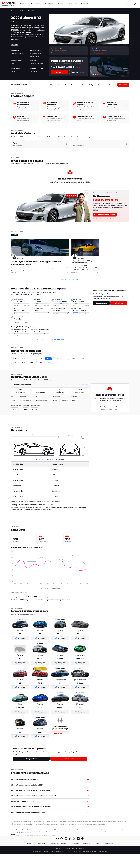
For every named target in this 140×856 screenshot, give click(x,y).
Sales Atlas (85, 4)
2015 (31, 362)
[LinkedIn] (78, 838)
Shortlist (48, 4)
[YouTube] (57, 838)
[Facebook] (61, 838)
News (22, 4)
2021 (56, 359)
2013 (48, 362)
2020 (65, 359)
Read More (14, 44)
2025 (23, 359)
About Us (30, 843)
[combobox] (25, 85)
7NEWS (97, 843)
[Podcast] (82, 838)
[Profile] (135, 4)
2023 (40, 359)
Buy (59, 4)
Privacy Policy (59, 848)
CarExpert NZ (108, 843)
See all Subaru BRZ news (70, 279)
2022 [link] (33, 11)
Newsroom (41, 843)
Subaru (24, 11)
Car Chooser (72, 4)
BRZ (29, 11)
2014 (40, 362)
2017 (14, 362)
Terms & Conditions (71, 848)
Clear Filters (84, 384)
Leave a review (100, 52)
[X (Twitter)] (74, 838)
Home (12, 11)
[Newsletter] (127, 4)
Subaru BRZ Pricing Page (23, 600)
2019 (73, 359)
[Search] (131, 4)
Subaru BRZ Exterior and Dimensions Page (29, 507)
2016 (23, 362)
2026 (15, 359)
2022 (48, 359)
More (111, 85)
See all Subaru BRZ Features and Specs (50, 340)
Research (34, 4)
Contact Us (86, 843)
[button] (109, 67)
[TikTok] (70, 838)
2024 (31, 359)
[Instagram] (66, 838)
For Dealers (75, 843)
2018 (82, 359)
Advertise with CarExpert (58, 843)
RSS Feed (81, 848)
